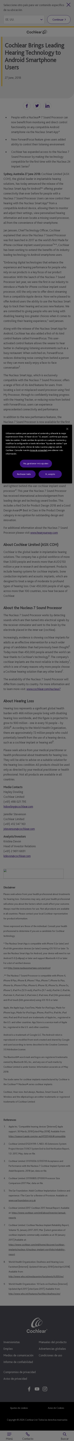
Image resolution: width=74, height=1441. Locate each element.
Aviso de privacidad (38, 450)
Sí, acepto (50, 474)
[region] (37, 454)
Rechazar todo (24, 474)
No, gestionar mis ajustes (35, 463)
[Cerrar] (67, 429)
